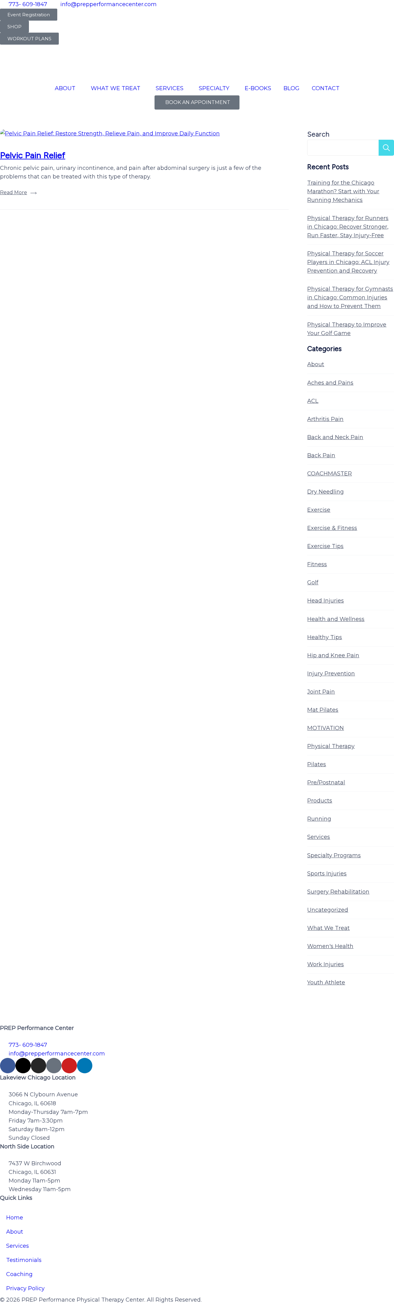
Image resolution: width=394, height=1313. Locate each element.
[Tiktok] (54, 1065)
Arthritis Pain (325, 419)
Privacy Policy (25, 1288)
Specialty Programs (334, 855)
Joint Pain (321, 691)
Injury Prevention (331, 673)
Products (319, 800)
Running (319, 818)
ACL (312, 401)
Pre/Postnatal (326, 782)
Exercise (318, 509)
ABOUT (65, 88)
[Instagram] (38, 1065)
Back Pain (321, 455)
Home (14, 1217)
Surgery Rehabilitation (338, 891)
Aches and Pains (330, 382)
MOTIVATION (325, 728)
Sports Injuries (327, 873)
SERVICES (169, 88)
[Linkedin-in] (84, 1065)
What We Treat (328, 928)
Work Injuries (325, 964)
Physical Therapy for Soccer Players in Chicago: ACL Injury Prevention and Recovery (348, 262)
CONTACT (326, 88)
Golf (312, 582)
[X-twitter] (23, 1065)
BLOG (291, 88)
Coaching (19, 1274)
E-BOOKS (258, 88)
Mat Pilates (322, 710)
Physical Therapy (331, 746)
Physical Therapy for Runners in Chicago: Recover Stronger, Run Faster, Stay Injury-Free (347, 227)
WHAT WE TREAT (115, 88)
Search (318, 134)
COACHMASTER (329, 473)
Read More (13, 192)
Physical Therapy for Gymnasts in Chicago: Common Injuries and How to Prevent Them (350, 298)
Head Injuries (325, 600)
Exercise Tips (325, 546)
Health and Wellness (335, 619)
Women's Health (330, 946)
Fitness (317, 564)
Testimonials (24, 1260)
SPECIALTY (214, 88)
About (315, 364)
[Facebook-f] (7, 1065)
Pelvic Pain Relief (32, 155)
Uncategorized (327, 910)
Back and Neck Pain (335, 437)
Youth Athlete (326, 982)
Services (318, 837)
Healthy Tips (324, 637)
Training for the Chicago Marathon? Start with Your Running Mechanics (343, 191)
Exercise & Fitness (332, 528)
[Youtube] (69, 1065)
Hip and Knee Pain (333, 655)
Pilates (316, 764)
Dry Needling (325, 491)
